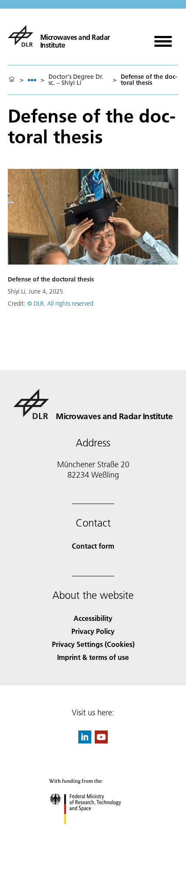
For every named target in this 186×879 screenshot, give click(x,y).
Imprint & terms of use (93, 657)
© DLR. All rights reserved (60, 303)
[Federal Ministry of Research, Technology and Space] (93, 833)
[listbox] (32, 79)
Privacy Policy (93, 631)
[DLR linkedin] (84, 741)
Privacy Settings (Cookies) (93, 644)
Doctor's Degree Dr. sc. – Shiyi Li (75, 80)
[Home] (12, 79)
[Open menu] (163, 38)
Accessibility (93, 618)
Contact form (93, 545)
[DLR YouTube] (101, 741)
